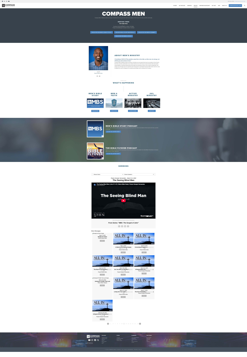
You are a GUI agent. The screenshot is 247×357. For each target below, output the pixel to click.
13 (128, 323)
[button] (244, 5)
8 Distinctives (148, 338)
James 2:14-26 (128, 292)
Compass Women (134, 339)
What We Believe (149, 337)
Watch (102, 240)
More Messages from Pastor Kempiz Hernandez (123, 220)
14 (130, 323)
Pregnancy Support (119, 340)
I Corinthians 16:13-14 (120, 59)
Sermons (103, 340)
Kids (132, 340)
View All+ (133, 342)
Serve (102, 343)
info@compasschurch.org (240, 1)
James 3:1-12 (149, 269)
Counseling (118, 337)
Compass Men (134, 338)
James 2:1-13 (149, 291)
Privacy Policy (138, 349)
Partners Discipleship (135, 341)
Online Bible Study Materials (125, 32)
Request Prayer (119, 339)
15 (132, 323)
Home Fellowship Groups (135, 337)
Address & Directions (90, 342)
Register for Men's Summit (147, 32)
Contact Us (148, 341)
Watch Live (103, 339)
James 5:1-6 (123, 248)
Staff (147, 340)
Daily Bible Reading (104, 337)
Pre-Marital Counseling (120, 338)
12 (126, 323)
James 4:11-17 (148, 248)
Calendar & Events (104, 338)
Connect (103, 342)
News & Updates (104, 341)
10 (121, 323)
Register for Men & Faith (123, 36)
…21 (138, 323)
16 (134, 323)
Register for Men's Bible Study (101, 32)
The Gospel (148, 339)
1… (110, 323)
